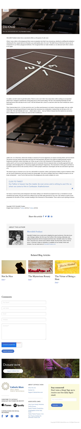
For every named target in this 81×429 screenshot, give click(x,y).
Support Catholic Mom (13, 371)
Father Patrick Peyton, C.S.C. (36, 414)
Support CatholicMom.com (35, 392)
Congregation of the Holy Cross (35, 411)
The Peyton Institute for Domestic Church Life (34, 416)
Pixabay (22, 208)
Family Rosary (32, 406)
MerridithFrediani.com (50, 244)
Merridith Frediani (26, 31)
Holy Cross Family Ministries (36, 404)
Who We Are (32, 388)
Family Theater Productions (35, 408)
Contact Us (31, 390)
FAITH (6, 10)
